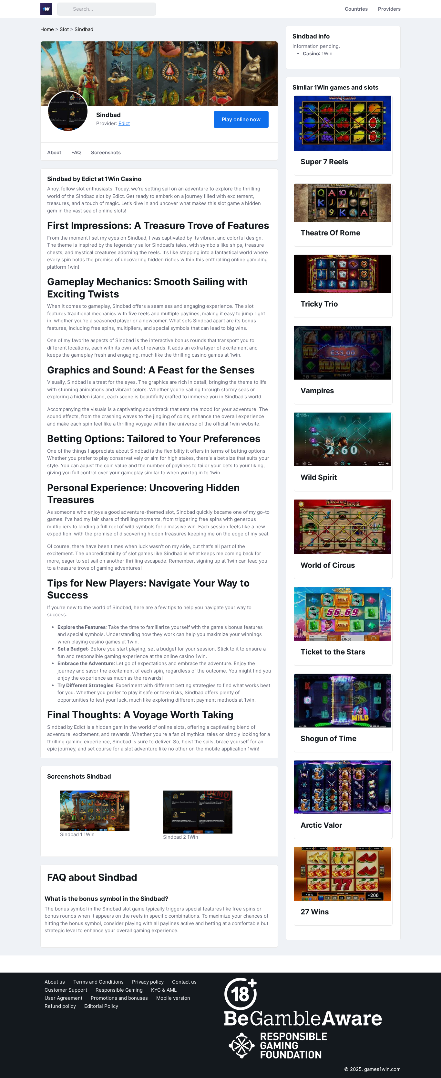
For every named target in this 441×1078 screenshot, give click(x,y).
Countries (356, 9)
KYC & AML (164, 990)
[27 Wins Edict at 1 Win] (343, 874)
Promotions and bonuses (119, 998)
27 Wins (315, 911)
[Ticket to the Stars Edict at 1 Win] (343, 614)
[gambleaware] (303, 1018)
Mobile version (173, 998)
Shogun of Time (328, 738)
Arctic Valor (321, 825)
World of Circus (328, 565)
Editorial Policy (101, 1006)
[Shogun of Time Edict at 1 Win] (343, 701)
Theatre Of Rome (330, 232)
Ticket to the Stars (333, 651)
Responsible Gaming (119, 990)
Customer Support (66, 990)
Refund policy (60, 1006)
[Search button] (65, 9)
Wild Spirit (319, 477)
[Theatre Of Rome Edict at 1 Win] (343, 203)
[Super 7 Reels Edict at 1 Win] (343, 123)
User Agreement (63, 998)
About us (55, 982)
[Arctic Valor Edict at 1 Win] (343, 787)
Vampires (317, 390)
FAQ (76, 152)
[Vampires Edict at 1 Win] (343, 353)
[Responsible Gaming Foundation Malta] (279, 1045)
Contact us (184, 982)
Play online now (241, 119)
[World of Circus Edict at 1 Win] (343, 527)
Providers (389, 9)
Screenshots (106, 152)
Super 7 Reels (324, 161)
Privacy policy (148, 982)
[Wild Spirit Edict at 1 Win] (343, 439)
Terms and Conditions (98, 982)
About (54, 152)
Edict (124, 123)
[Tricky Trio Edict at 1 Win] (343, 274)
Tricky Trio (319, 303)
